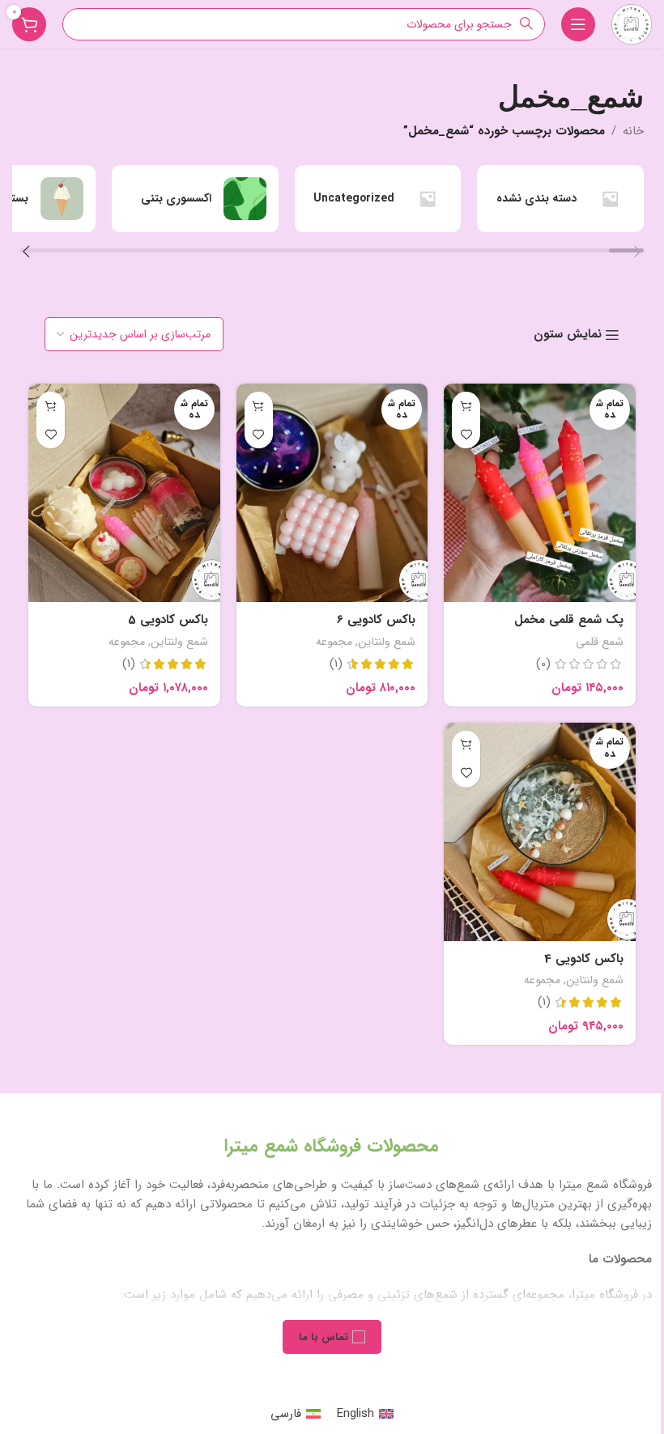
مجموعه (334, 642)
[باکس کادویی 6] (332, 493)
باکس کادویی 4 (584, 959)
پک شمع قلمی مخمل (569, 620)
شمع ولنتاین (386, 642)
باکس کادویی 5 (168, 620)
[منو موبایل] (578, 24)
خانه (633, 131)
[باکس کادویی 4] (540, 832)
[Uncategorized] (378, 198)
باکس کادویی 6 (376, 620)
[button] (637, 254)
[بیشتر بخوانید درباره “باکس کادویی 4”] (466, 745)
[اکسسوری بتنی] (195, 198)
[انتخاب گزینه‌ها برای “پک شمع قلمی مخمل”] (466, 406)
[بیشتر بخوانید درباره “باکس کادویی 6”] (259, 406)
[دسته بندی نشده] (560, 198)
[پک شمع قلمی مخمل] (540, 493)
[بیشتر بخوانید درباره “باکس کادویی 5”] (50, 406)
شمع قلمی (600, 642)
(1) (336, 664)
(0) (543, 664)
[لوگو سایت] (631, 23)
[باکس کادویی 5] (124, 493)
